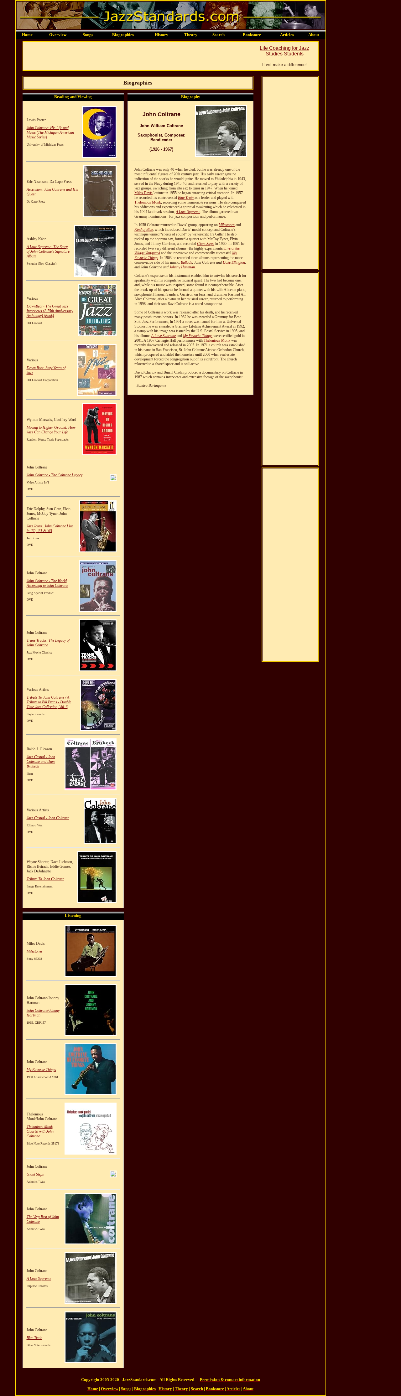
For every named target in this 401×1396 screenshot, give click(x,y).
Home (27, 34)
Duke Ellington (234, 262)
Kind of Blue (143, 229)
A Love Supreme (39, 1278)
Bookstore (252, 34)
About (313, 34)
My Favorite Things (41, 1070)
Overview (57, 34)
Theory (190, 34)
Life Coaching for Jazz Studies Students (284, 50)
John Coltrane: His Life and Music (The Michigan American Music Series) (50, 132)
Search (218, 34)
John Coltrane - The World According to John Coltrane (47, 583)
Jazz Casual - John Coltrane (48, 818)
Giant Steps (35, 1174)
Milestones (35, 951)
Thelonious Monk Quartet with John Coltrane (40, 1131)
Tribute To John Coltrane (45, 879)
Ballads (186, 262)
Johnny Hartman (182, 267)
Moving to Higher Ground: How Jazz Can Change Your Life (51, 429)
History (161, 34)
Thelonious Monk (147, 202)
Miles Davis (143, 193)
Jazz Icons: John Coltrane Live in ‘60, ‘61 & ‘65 (50, 528)
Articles (287, 34)
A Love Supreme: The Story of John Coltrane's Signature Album (48, 251)
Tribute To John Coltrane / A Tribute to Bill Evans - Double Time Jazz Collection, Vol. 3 (49, 702)
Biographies (123, 34)
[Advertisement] (137, 56)
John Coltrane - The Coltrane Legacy (54, 475)
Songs (88, 34)
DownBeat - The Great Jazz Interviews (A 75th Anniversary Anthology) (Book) (50, 311)
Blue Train (34, 1338)
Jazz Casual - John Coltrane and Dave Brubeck (41, 761)
